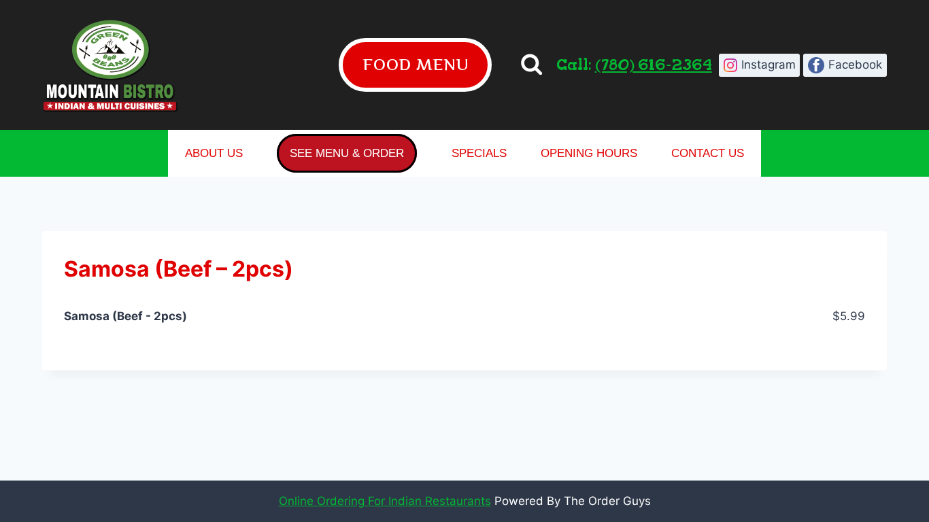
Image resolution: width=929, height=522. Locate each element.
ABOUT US (214, 153)
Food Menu (415, 64)
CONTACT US (707, 153)
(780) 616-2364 (653, 64)
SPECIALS (479, 153)
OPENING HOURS (589, 153)
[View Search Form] (531, 65)
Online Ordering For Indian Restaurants (385, 501)
